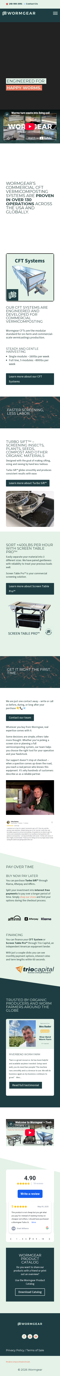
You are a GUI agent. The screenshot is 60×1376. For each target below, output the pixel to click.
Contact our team (20, 718)
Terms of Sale (35, 1350)
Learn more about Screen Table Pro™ (29, 588)
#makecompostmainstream (18, 1361)
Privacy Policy (15, 1350)
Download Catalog (30, 1292)
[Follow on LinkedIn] (30, 1336)
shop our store (28, 897)
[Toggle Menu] (55, 13)
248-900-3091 (15, 3)
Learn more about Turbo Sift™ (28, 483)
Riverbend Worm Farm (30, 1057)
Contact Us (32, 3)
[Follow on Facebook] (24, 1336)
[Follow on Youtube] (35, 1336)
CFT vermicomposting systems (27, 191)
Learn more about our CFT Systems (25, 379)
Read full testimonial (25, 1085)
